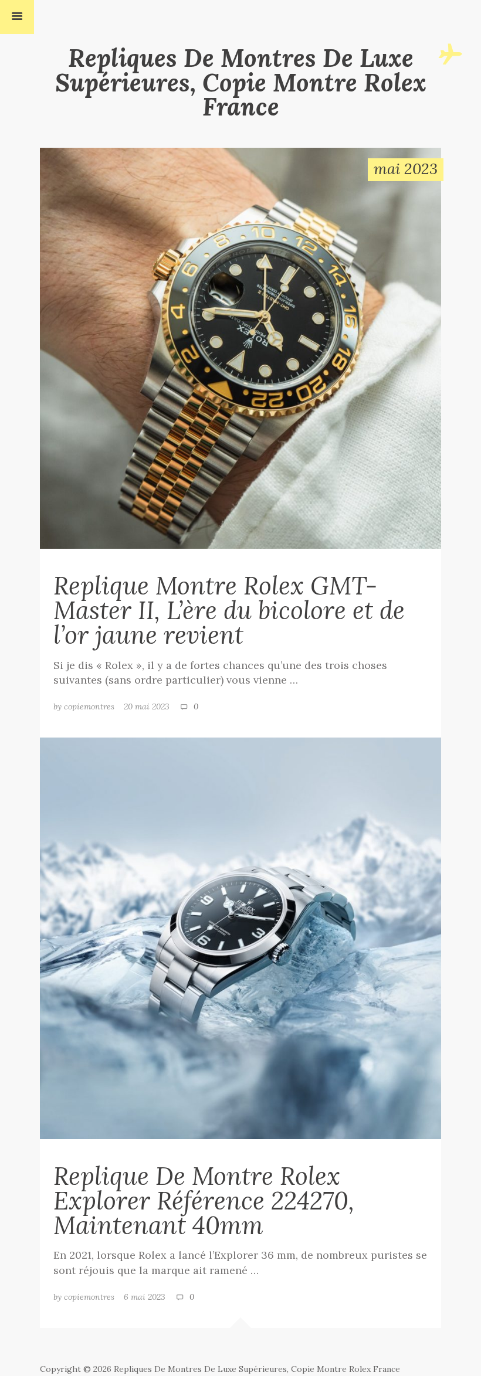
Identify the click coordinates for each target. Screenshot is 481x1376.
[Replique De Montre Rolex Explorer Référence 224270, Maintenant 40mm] (240, 937)
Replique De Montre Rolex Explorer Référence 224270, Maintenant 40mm (203, 1200)
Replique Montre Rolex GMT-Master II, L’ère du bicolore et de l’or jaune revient (229, 610)
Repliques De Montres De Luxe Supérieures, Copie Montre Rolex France (240, 82)
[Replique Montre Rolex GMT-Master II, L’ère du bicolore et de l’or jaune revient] (240, 347)
